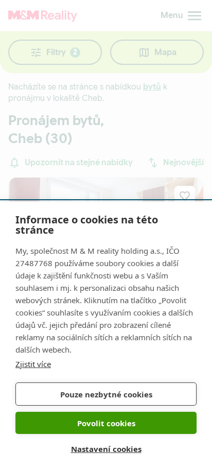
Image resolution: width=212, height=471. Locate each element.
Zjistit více (33, 364)
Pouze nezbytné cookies (106, 394)
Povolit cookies (106, 423)
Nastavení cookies (106, 449)
